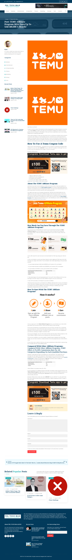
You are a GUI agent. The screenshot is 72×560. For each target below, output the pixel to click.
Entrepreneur (29, 11)
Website (29, 443)
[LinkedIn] (64, 1)
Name (29, 433)
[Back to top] (69, 557)
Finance (36, 11)
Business (13, 11)
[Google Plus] (67, 1)
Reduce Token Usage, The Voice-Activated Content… (13, 491)
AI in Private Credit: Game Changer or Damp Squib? (17, 98)
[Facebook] (60, 1)
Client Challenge (14, 107)
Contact (60, 11)
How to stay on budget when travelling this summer (37, 544)
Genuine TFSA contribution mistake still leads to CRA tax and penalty (38, 529)
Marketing (42, 11)
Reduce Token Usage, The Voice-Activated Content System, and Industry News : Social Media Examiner (17, 90)
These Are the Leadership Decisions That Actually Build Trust (17, 120)
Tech (55, 11)
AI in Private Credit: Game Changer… (35, 496)
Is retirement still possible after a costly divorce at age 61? (38, 538)
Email (29, 438)
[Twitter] (62, 1)
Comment (30, 418)
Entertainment (20, 11)
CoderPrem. (49, 556)
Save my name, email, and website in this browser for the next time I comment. (45, 448)
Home (7, 11)
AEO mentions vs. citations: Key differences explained (17, 130)
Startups (49, 11)
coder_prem (30, 493)
